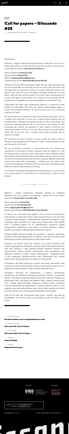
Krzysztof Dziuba (13, 323)
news (7, 18)
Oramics (10, 337)
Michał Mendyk (23, 32)
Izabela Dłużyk (10, 340)
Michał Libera (12, 330)
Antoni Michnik (13, 32)
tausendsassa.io (55, 413)
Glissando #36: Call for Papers (17, 333)
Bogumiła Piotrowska (13, 347)
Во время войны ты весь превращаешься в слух (24, 319)
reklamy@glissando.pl (24, 406)
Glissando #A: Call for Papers (17, 326)
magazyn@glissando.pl (26, 404)
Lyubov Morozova (13, 316)
